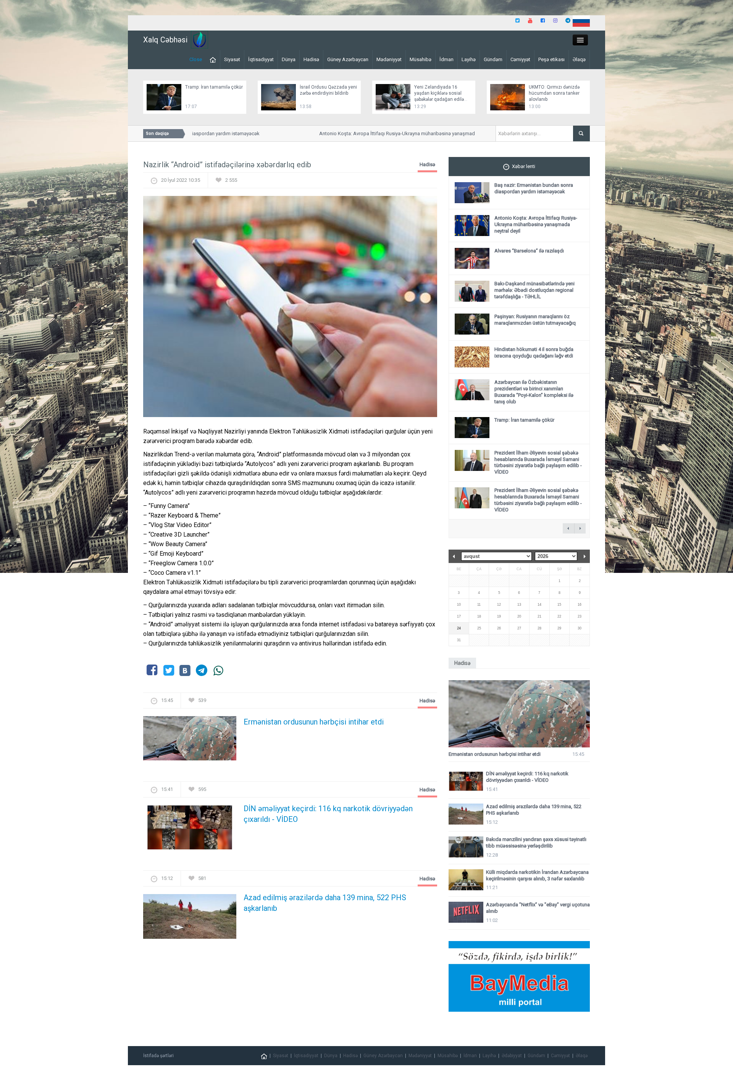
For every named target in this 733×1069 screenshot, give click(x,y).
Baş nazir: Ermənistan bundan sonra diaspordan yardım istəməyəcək (533, 188)
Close (195, 59)
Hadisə (311, 59)
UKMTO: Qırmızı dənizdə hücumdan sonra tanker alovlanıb (554, 93)
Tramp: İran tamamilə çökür (214, 87)
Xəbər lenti (523, 166)
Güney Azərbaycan (347, 59)
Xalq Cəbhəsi (165, 39)
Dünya (288, 59)
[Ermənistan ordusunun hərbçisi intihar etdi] (189, 740)
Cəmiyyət (520, 59)
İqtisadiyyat (261, 59)
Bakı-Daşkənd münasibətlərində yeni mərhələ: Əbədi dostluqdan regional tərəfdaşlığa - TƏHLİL (534, 290)
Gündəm (493, 59)
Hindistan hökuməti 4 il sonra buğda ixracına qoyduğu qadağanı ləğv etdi (533, 352)
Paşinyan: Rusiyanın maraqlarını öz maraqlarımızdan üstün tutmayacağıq (535, 320)
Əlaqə (579, 59)
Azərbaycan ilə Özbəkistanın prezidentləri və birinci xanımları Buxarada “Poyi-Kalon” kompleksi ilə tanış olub (533, 391)
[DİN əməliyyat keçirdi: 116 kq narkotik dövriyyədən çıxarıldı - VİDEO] (189, 829)
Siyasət (232, 59)
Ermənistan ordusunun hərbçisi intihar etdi (314, 721)
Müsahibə (420, 59)
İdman (446, 59)
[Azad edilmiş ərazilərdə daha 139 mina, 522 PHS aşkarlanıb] (189, 918)
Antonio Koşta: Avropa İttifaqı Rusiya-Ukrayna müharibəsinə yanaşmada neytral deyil (393, 133)
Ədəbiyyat (512, 1055)
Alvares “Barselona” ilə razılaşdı (529, 251)
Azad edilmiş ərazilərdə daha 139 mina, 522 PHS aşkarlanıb (325, 903)
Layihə (469, 59)
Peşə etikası (551, 59)
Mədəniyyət (389, 59)
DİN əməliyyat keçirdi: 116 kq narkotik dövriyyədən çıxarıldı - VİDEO (328, 814)
